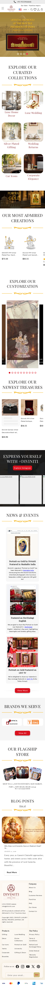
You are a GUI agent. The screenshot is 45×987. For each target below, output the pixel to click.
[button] (2, 8)
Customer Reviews (35, 895)
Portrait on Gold (20, 945)
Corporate (5, 952)
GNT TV (30, 679)
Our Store (24, 5)
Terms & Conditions (33, 939)
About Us (32, 887)
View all (22, 806)
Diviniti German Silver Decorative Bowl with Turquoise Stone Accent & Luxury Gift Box (10, 431)
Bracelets (5, 956)
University (18, 948)
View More (22, 690)
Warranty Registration (33, 956)
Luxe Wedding (33, 112)
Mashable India (28, 570)
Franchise (32, 899)
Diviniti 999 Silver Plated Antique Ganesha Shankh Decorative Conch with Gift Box (27, 420)
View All (22, 733)
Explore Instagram (22, 468)
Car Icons (11, 176)
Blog (30, 891)
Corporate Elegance (33, 177)
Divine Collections (18, 939)
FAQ (30, 903)
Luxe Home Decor (11, 113)
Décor (4, 938)
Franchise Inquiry (34, 5)
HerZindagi (28, 627)
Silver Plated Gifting (11, 145)
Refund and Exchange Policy (35, 946)
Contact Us (33, 911)
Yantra (4, 948)
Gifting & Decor (20, 952)
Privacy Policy (34, 934)
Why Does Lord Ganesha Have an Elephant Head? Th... (22, 847)
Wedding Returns (33, 145)
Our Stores (33, 907)
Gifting (4, 934)
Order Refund (34, 951)
